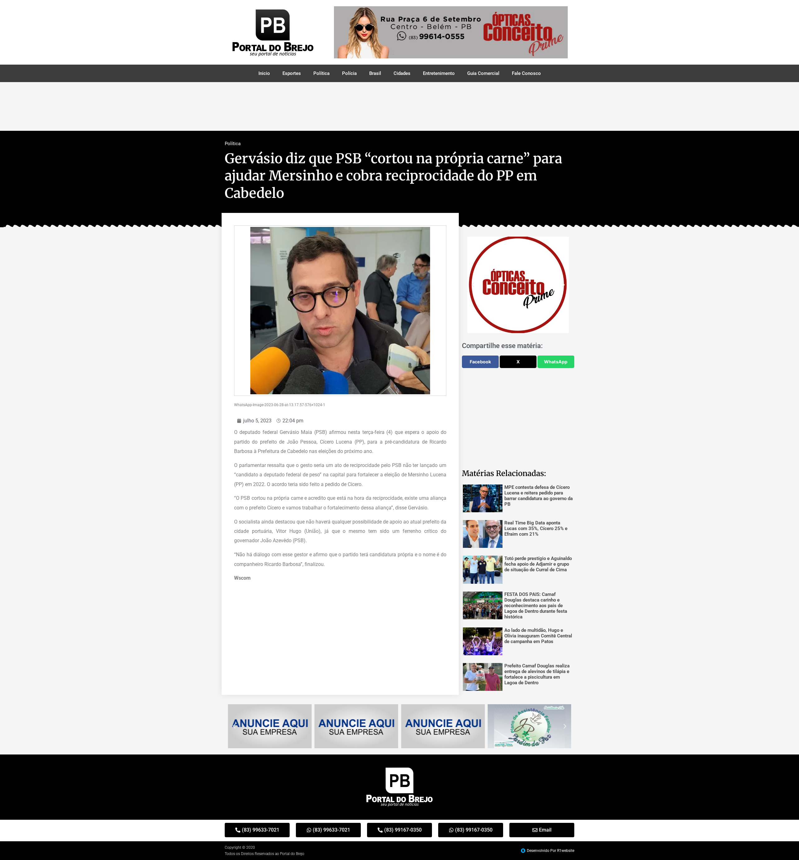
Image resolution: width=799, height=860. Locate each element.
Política (321, 73)
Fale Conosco (526, 73)
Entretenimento (439, 73)
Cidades (402, 73)
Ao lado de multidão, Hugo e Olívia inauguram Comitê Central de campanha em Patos (538, 635)
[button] (473, 285)
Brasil (375, 73)
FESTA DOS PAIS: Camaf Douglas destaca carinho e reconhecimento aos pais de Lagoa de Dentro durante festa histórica (535, 606)
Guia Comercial (483, 73)
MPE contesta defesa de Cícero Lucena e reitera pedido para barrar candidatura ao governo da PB (538, 495)
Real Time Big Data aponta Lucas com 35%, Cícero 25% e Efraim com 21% (535, 528)
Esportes (291, 73)
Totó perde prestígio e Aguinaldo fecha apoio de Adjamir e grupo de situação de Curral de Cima (538, 564)
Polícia (349, 73)
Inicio (264, 73)
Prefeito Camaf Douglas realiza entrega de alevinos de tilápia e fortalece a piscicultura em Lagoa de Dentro (537, 674)
